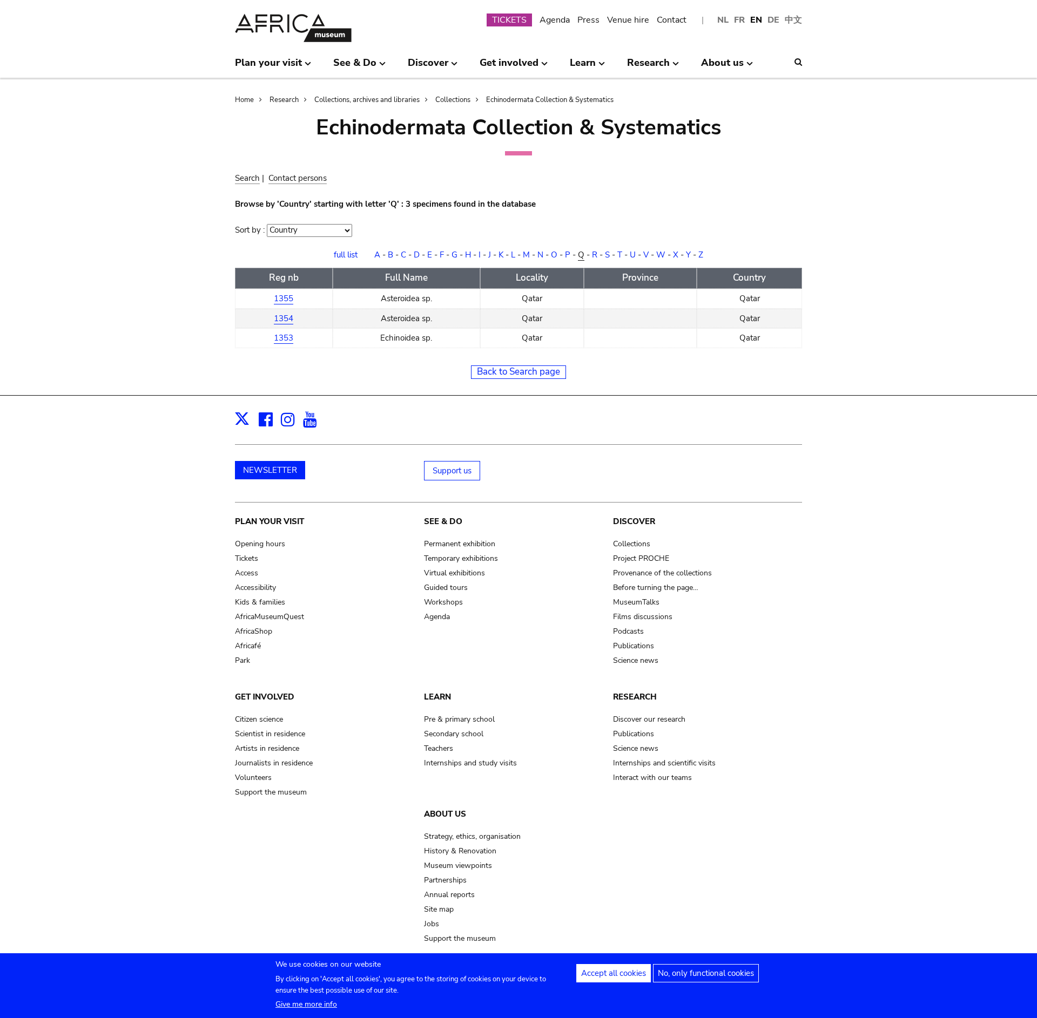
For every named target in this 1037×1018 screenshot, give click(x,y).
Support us (452, 470)
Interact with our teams (652, 777)
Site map (439, 909)
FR (739, 20)
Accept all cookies (613, 973)
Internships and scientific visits (664, 763)
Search (247, 178)
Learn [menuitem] (583, 67)
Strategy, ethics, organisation (472, 836)
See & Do (443, 521)
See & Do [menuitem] (354, 67)
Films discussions (642, 617)
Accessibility (255, 587)
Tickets (246, 558)
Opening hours (260, 544)
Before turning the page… (655, 587)
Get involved (264, 696)
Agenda (555, 20)
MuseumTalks (636, 602)
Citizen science (259, 719)
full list (346, 254)
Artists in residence (267, 748)
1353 (283, 337)
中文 (793, 20)
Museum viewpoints (458, 865)
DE (773, 20)
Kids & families (260, 602)
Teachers (438, 748)
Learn (437, 696)
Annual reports (449, 895)
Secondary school (453, 734)
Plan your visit (269, 521)
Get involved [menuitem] (509, 67)
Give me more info (306, 1004)
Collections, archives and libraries (367, 100)
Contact (671, 20)
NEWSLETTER (270, 470)
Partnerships (445, 880)
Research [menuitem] (648, 67)
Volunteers (253, 777)
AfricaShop (253, 631)
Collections (452, 100)
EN (756, 20)
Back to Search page (518, 371)
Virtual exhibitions (454, 573)
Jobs (431, 924)
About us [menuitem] (722, 67)
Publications (633, 646)
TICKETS (509, 20)
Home (244, 100)
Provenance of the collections (662, 573)
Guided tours (446, 587)
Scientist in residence (270, 734)
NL (723, 20)
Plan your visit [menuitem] (268, 67)
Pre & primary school (459, 719)
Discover (634, 521)
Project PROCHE (641, 558)
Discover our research (649, 719)
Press (588, 20)
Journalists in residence (274, 763)
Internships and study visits (470, 763)
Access (246, 573)
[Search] (798, 62)
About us (445, 814)
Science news (635, 660)
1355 (283, 298)
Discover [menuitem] (428, 67)
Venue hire (628, 20)
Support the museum (271, 792)
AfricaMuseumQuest (269, 617)
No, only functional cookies (706, 973)
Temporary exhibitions (461, 558)
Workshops (443, 602)
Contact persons (297, 178)
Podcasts (628, 631)
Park (242, 660)
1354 (283, 318)
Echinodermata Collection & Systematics (550, 100)
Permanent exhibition (459, 544)
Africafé (248, 646)
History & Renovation (460, 851)
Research (284, 100)
